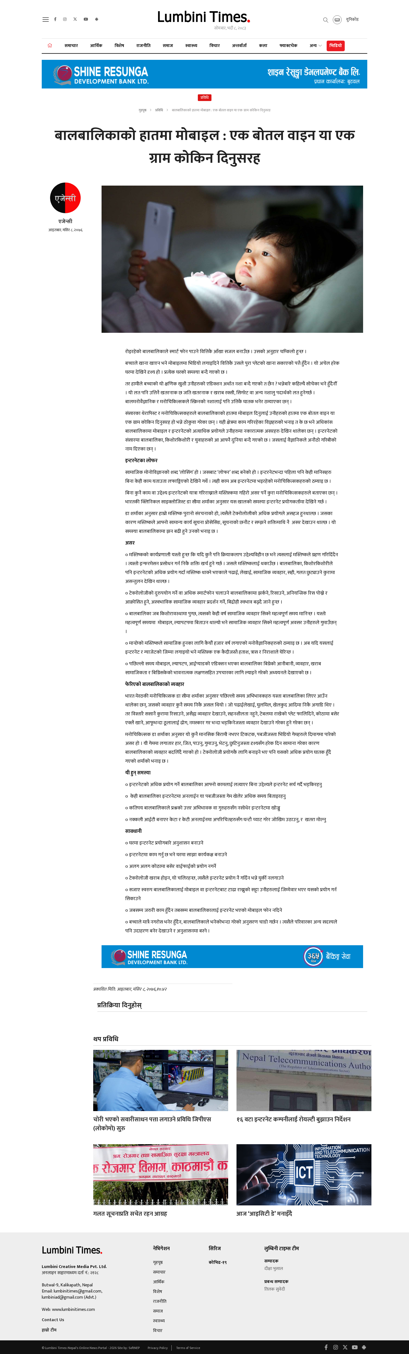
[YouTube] (86, 19)
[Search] (46, 21)
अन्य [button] (314, 46)
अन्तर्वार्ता (239, 46)
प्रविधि (159, 110)
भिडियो (335, 46)
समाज (168, 46)
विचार (215, 46)
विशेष (119, 46)
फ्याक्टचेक (288, 46)
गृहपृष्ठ (142, 110)
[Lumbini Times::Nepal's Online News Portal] (204, 19)
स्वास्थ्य (191, 46)
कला (263, 46)
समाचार (71, 46)
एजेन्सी (65, 221)
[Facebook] (55, 19)
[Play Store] (96, 19)
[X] (75, 19)
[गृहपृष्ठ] (50, 46)
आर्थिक (96, 46)
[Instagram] (64, 19)
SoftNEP (135, 1348)
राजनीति (143, 46)
